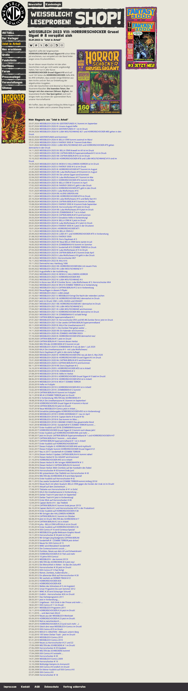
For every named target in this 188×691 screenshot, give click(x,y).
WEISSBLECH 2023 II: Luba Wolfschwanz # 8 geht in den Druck (67, 255)
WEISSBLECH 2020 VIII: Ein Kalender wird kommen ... (63, 330)
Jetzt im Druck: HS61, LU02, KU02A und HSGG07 (61, 301)
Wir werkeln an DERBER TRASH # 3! (55, 578)
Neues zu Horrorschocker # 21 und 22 (56, 642)
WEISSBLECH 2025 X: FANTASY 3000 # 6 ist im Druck (63, 166)
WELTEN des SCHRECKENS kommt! (55, 650)
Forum (6, 71)
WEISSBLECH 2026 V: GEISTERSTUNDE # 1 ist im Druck (64, 129)
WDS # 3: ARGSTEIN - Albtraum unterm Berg (59, 632)
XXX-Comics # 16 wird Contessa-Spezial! (57, 529)
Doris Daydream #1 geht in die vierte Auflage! (60, 352)
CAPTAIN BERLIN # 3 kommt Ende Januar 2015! (60, 505)
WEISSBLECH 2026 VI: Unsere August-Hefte (58, 126)
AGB (37, 686)
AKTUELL (8, 33)
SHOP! (98, 18)
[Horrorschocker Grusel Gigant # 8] (99, 82)
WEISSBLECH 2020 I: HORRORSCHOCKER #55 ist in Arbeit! (65, 368)
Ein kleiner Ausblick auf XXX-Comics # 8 (57, 669)
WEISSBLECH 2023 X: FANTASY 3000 (55, 236)
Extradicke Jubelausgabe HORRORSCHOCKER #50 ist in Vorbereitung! (70, 411)
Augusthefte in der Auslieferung (53, 271)
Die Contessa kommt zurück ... (53, 548)
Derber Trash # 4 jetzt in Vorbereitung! (56, 497)
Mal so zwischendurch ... (50, 621)
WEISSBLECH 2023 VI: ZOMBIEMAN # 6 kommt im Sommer (66, 244)
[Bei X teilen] (41, 45)
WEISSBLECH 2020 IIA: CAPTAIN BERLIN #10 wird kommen (65, 360)
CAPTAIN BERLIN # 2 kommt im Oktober (57, 516)
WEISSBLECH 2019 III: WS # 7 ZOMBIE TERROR (60, 381)
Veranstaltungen (12, 82)
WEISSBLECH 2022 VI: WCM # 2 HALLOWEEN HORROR (64, 274)
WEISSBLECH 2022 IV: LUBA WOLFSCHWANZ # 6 (61, 279)
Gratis (6, 55)
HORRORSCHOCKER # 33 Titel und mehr (57, 554)
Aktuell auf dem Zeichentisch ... (53, 486)
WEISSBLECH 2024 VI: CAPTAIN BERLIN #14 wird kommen (65, 215)
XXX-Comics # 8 (46, 672)
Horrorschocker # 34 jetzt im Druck (55, 535)
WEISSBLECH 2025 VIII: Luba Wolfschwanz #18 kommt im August (68, 172)
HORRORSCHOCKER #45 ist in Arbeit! (56, 459)
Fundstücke (9, 60)
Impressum (10, 686)
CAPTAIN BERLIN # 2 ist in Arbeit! (54, 521)
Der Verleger (10, 38)
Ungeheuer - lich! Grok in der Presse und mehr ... (61, 602)
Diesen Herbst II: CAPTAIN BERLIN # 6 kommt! (60, 465)
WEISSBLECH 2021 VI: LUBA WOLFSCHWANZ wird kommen (66, 309)
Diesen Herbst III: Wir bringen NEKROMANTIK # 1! (61, 462)
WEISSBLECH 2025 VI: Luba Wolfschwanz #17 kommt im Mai (66, 177)
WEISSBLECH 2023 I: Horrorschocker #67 (58, 258)
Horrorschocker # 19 (49, 661)
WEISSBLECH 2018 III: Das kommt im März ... (59, 419)
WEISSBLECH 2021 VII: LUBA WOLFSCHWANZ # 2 (61, 306)
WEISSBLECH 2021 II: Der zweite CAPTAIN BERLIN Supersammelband (70, 322)
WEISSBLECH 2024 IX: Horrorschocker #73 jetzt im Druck (65, 207)
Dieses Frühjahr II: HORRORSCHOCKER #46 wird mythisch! (65, 446)
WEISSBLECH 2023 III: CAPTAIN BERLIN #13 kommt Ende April (67, 252)
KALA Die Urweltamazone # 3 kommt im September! (63, 400)
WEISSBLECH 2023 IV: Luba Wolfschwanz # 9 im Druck (64, 250)
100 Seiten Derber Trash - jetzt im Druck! (57, 634)
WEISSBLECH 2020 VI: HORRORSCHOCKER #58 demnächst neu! (67, 336)
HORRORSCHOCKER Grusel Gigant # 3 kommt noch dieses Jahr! (67, 430)
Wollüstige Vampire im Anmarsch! (54, 664)
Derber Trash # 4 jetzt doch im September (58, 494)
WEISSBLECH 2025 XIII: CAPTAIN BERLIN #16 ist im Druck (65, 155)
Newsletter (35, 4)
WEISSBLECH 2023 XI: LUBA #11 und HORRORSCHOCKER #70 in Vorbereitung (74, 233)
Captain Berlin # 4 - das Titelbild (54, 502)
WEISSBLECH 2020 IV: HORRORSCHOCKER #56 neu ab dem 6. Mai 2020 (71, 355)
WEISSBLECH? (52, 14)
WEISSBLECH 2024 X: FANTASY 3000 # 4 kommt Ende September (68, 204)
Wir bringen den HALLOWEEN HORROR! (57, 513)
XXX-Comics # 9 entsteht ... (51, 653)
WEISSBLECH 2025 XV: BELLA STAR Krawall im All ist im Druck (67, 150)
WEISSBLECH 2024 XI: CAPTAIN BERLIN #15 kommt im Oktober (67, 201)
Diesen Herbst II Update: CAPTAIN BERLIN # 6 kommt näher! (66, 454)
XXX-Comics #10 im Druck (51, 629)
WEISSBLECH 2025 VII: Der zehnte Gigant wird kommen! (64, 174)
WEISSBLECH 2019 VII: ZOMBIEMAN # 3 (57, 371)
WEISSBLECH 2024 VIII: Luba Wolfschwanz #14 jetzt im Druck (66, 209)
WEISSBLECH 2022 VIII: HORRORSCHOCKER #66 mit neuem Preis (68, 266)
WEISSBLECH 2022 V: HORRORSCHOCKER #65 (60, 277)
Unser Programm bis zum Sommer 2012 (57, 589)
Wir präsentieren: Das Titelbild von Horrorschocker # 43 (64, 473)
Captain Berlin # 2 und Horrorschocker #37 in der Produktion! (67, 508)
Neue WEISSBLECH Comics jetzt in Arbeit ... (58, 408)
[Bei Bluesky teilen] (31, 45)
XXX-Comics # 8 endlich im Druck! (54, 667)
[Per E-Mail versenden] (61, 45)
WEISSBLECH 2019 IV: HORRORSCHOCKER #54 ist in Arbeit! (66, 379)
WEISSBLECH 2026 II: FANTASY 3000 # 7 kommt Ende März (66, 142)
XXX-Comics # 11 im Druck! (52, 605)
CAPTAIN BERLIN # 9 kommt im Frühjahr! (58, 392)
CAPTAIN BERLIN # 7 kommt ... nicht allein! (58, 438)
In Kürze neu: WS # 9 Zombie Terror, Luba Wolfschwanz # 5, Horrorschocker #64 (75, 282)
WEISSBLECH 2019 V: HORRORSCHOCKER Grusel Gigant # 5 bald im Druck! (73, 376)
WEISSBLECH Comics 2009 (51, 658)
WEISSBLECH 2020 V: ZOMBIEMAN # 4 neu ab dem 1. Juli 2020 (67, 346)
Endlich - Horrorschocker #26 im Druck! (57, 594)
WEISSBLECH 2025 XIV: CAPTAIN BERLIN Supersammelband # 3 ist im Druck (73, 153)
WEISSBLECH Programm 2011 (53, 607)
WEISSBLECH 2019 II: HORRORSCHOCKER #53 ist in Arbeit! (65, 387)
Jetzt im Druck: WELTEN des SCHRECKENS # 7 (59, 519)
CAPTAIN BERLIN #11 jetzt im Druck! (55, 338)
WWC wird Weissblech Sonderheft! (55, 545)
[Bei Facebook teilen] (46, 45)
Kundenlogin (53, 4)
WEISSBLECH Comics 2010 (51, 637)
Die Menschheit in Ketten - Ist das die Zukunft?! (60, 564)
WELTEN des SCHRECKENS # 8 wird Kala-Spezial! (61, 476)
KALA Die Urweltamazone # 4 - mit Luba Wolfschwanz (63, 349)
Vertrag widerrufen (74, 686)
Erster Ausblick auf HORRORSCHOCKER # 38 (59, 511)
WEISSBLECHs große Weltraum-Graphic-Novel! (60, 532)
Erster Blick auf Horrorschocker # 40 (56, 500)
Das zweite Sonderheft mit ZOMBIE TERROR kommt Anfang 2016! (68, 481)
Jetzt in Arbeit (11, 44)
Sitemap (7, 88)
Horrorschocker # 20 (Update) (53, 648)
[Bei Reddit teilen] (56, 45)
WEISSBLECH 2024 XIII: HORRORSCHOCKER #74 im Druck (65, 196)
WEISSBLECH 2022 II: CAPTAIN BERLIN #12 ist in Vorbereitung (67, 287)
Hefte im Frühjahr (47, 384)
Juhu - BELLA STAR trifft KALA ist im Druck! (58, 524)
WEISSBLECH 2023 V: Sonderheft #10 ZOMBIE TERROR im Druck (68, 247)
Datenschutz (52, 686)
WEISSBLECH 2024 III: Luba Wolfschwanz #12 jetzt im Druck (66, 223)
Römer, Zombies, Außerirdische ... (54, 572)
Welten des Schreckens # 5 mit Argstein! (57, 586)
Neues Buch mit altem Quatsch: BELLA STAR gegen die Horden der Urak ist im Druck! (77, 484)
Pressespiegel (11, 77)
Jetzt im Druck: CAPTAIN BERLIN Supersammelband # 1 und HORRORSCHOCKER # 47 (77, 435)
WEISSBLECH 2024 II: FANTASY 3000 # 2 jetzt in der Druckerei (67, 225)
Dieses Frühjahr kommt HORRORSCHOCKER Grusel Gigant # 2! (67, 449)
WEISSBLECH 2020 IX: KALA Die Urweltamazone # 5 (62, 325)
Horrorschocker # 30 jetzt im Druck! (55, 567)
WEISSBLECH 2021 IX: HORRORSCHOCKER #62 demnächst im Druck (69, 298)
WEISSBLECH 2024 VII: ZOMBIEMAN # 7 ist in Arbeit (62, 212)
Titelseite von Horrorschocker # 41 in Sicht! (59, 489)
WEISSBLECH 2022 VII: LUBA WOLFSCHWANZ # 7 (61, 268)
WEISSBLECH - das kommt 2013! (54, 559)
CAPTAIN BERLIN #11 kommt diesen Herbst (59, 341)
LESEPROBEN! (51, 22)
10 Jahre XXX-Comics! (49, 556)
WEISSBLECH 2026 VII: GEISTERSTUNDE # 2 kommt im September (68, 123)
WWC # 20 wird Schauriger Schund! (55, 591)
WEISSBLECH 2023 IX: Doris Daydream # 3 (58, 239)
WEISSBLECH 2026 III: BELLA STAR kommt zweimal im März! (66, 139)
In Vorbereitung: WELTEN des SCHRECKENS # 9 (60, 398)
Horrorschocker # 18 (49, 675)
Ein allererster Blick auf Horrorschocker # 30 (59, 575)
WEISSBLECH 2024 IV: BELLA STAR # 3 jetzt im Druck (63, 220)
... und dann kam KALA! (50, 613)
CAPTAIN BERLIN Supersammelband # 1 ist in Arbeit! (63, 441)
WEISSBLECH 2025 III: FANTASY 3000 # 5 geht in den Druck (65, 185)
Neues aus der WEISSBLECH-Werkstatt (56, 615)
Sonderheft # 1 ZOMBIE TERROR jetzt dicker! (59, 540)
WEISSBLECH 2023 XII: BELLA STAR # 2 (56, 231)
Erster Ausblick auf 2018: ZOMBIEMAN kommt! (60, 427)
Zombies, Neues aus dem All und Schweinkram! (60, 551)
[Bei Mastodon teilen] (36, 45)
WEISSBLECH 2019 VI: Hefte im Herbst (56, 373)
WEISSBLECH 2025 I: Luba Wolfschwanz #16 (59, 190)
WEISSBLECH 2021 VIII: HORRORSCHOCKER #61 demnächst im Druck (70, 303)
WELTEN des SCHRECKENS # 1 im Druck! (57, 645)
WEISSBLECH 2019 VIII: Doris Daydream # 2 (59, 365)
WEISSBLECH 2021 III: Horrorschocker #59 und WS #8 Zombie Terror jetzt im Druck (76, 320)
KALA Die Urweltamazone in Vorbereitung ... (59, 492)
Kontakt (25, 686)
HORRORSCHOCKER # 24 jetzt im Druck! (57, 610)
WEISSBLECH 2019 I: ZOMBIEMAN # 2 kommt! (60, 389)
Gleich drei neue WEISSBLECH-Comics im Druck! (61, 626)
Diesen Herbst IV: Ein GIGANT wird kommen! (59, 457)
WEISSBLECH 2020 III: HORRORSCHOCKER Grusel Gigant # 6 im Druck (70, 357)
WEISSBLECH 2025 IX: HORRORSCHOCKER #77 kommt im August (68, 169)
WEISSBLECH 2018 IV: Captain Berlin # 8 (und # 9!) (62, 416)
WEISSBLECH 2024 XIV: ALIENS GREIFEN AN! (59, 193)
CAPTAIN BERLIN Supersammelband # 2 (57, 317)
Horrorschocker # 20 (49, 656)
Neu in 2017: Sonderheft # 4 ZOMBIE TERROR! (60, 451)
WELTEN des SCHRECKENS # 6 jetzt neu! (57, 562)
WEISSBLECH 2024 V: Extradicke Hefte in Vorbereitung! (64, 217)
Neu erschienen (11, 49)
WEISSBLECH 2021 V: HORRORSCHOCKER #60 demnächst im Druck (69, 311)
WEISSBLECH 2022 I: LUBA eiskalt (54, 293)
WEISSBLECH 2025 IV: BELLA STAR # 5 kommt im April (63, 182)
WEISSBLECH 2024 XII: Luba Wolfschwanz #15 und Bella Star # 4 (68, 199)
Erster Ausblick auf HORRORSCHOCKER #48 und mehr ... (64, 433)
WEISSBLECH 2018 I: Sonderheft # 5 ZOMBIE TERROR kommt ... (67, 424)
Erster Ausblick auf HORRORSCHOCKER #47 (59, 443)
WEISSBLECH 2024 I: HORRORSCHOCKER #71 (60, 228)
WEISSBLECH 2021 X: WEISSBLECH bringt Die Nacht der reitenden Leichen (72, 295)
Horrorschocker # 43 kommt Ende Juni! (57, 470)
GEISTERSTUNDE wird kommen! (53, 137)
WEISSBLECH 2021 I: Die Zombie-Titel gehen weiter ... (63, 328)
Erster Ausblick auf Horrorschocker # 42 (57, 478)
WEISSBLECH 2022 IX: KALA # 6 (53, 260)
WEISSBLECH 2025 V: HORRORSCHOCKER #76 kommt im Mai (67, 180)
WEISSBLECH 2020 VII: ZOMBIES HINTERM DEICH (61, 333)
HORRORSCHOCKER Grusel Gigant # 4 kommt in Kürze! (64, 403)
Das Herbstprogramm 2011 (52, 597)
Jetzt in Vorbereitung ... (49, 599)
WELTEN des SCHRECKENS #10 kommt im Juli (59, 344)
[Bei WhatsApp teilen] (51, 45)
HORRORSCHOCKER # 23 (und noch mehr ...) (59, 623)
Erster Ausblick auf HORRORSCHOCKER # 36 (59, 527)
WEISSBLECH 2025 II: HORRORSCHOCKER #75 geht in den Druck (68, 188)
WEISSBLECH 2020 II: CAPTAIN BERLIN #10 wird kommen (65, 363)
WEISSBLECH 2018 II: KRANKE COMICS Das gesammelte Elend (67, 422)
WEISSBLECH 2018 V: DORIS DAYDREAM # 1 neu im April (65, 414)
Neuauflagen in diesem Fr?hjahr (53, 290)
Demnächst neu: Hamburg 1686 (54, 263)
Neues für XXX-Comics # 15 (52, 543)
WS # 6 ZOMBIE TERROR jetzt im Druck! (57, 395)
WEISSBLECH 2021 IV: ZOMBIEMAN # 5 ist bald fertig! (63, 314)
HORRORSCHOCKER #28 (50, 583)
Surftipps (8, 66)
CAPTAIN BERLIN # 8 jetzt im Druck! (55, 406)
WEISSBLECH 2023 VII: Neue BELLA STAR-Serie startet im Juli (66, 242)
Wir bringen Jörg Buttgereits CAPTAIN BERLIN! (59, 537)
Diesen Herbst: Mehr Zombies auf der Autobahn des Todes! (65, 467)
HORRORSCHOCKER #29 (50, 580)
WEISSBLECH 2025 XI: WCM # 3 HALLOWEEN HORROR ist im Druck (69, 164)
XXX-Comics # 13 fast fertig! (52, 570)
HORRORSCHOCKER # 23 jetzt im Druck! (57, 618)
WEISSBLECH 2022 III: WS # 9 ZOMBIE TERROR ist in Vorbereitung (68, 285)
